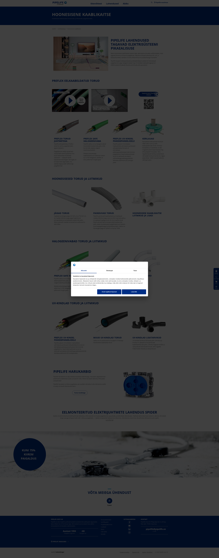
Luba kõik (134, 291)
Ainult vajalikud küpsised (109, 291)
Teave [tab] (135, 270)
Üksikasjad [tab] (109, 270)
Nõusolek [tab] (84, 270)
